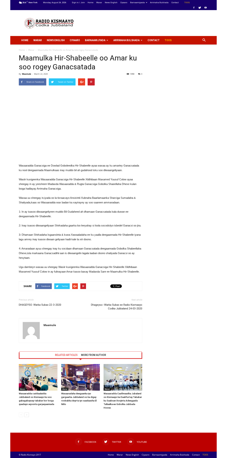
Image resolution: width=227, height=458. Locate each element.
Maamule (26, 74)
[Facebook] (193, 7)
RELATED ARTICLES (66, 355)
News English (111, 2)
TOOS (187, 2)
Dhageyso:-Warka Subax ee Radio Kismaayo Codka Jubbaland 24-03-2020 (116, 306)
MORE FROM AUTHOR (93, 355)
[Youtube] (205, 7)
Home (90, 2)
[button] (204, 40)
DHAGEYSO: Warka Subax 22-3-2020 (40, 304)
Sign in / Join (78, 2)
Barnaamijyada (137, 2)
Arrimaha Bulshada (159, 2)
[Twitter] (199, 7)
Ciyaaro (123, 2)
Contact (175, 2)
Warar (99, 2)
